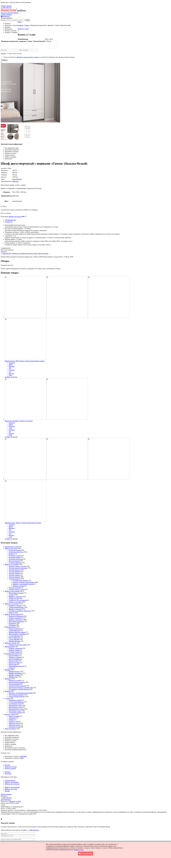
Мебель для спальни (11, 604)
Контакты (8, 773)
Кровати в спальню (15, 605)
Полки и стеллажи (15, 602)
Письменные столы (15, 705)
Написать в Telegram (19, 253)
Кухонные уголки (15, 555)
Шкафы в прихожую (16, 620)
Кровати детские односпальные (23, 582)
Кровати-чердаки (18, 586)
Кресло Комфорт (14, 659)
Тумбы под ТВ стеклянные (18, 600)
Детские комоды (14, 570)
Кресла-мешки (14, 655)
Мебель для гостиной (12, 591)
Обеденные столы (15, 711)
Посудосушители (14, 561)
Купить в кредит (10, 768)
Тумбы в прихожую (15, 618)
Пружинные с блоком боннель (19, 689)
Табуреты (12, 718)
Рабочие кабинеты (15, 628)
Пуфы (11, 668)
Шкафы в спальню (15, 609)
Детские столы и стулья (17, 589)
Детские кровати (14, 579)
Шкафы (7, 670)
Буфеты (11, 554)
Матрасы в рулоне (15, 680)
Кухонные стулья (14, 727)
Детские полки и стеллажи (18, 568)
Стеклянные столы (15, 703)
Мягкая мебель (10, 646)
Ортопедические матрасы (17, 686)
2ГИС (22, 758)
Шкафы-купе (13, 677)
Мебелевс (15, 181)
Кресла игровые (14, 716)
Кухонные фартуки (15, 562)
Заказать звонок (6, 6)
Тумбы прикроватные (16, 607)
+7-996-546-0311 (6, 7)
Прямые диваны (14, 650)
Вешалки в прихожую (16, 616)
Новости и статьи (11, 766)
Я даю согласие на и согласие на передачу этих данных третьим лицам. (39, 57)
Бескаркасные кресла (12, 653)
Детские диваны (14, 573)
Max (19, 801)
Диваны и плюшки (15, 657)
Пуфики (11, 720)
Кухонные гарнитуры (16, 552)
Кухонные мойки (14, 557)
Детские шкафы (14, 571)
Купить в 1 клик (23, 29)
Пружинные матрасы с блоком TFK (21, 687)
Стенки (11, 595)
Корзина (6, 16)
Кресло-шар (13, 664)
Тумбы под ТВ (14, 598)
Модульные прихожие (16, 621)
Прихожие (12, 623)
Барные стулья (13, 721)
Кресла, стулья (10, 714)
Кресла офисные (14, 637)
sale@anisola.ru (6, 799)
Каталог (7, 765)
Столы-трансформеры (16, 702)
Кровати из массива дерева (18, 645)
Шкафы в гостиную (15, 596)
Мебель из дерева (11, 643)
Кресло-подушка (14, 662)
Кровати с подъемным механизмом (21, 693)
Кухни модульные (15, 550)
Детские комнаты (14, 577)
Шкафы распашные (15, 216)
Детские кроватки (15, 587)
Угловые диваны (14, 652)
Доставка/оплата (10, 220)
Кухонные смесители (16, 559)
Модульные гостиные (16, 593)
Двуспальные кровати (16, 695)
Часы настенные (10, 728)
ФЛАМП (24, 756)
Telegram (12, 801)
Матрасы (8, 678)
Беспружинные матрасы (17, 682)
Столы (7, 698)
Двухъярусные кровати (20, 580)
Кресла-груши (13, 661)
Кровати (7, 691)
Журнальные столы (15, 707)
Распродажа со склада (12, 546)
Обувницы (12, 625)
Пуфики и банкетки (15, 648)
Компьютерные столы (16, 709)
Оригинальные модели (16, 666)
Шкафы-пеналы (14, 671)
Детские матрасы (14, 684)
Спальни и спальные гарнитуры (19, 611)
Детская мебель (10, 780)
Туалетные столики (15, 712)
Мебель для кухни (11, 548)
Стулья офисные (14, 636)
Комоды (11, 612)
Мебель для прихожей (12, 614)
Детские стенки (14, 575)
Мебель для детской (11, 564)
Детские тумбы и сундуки (17, 566)
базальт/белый (17, 179)
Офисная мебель (10, 627)
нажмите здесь (78, 849)
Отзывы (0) (8, 222)
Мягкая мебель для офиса (17, 634)
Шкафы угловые (14, 675)
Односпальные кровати (17, 696)
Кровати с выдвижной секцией (23, 584)
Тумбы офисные (14, 630)
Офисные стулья (14, 723)
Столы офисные (14, 639)
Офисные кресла (14, 725)
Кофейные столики (15, 700)
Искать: (3, 20)
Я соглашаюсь (86, 853)
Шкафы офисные (14, 641)
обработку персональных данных (27, 57)
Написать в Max (31, 253)
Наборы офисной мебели (17, 632)
